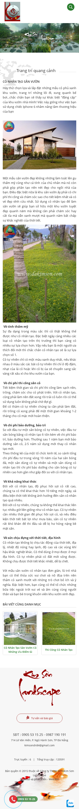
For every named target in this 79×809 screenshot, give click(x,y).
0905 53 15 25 (32, 734)
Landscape (39, 40)
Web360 (54, 779)
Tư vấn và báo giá (42, 718)
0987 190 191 (56, 734)
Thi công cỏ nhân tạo (59, 649)
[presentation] (7, 38)
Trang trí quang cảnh (36, 70)
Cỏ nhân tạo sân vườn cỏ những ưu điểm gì (20, 650)
